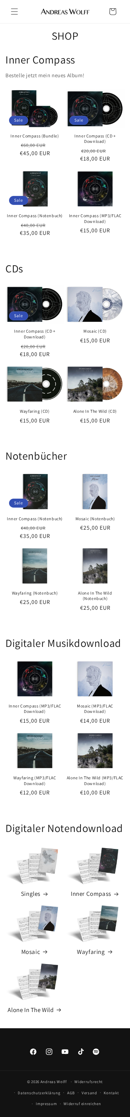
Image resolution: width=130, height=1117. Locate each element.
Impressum (46, 1103)
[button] (14, 11)
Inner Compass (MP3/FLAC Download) (95, 218)
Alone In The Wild (30, 1010)
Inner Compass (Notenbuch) (35, 215)
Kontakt (111, 1092)
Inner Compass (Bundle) (34, 136)
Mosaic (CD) (95, 331)
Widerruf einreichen (82, 1103)
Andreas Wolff (53, 1081)
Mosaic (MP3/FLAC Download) (95, 708)
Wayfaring (91, 952)
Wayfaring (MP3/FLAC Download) (34, 780)
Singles (30, 894)
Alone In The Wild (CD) (95, 411)
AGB (71, 1092)
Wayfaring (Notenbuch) (35, 593)
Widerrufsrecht (88, 1081)
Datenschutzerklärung (39, 1092)
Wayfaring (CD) (34, 411)
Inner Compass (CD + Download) (95, 138)
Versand (89, 1092)
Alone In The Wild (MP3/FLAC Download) (95, 780)
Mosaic (30, 952)
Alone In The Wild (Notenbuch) (95, 595)
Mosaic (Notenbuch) (95, 518)
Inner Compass (91, 894)
